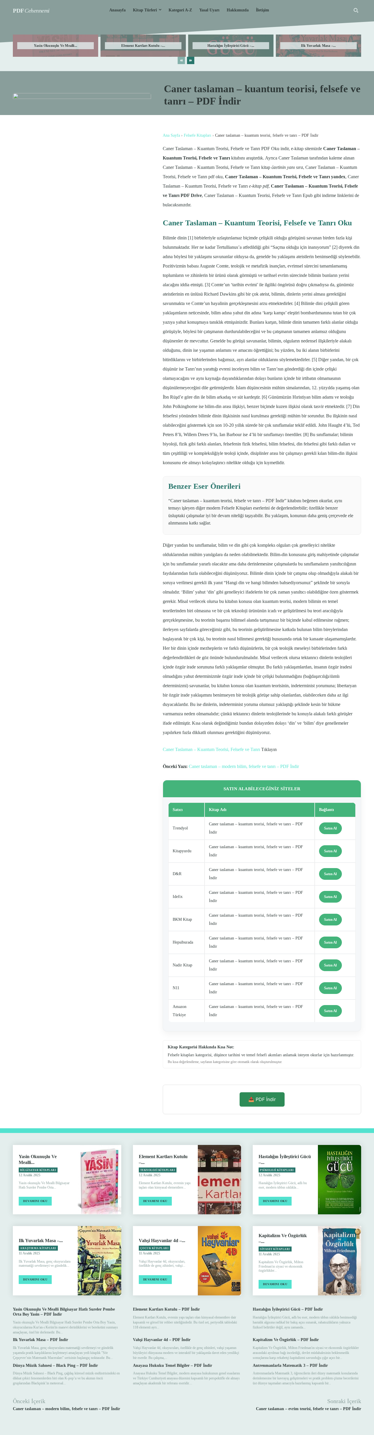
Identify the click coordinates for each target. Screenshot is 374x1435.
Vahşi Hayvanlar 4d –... (162, 1240)
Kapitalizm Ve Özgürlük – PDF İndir (286, 1340)
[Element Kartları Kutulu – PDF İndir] (219, 1179)
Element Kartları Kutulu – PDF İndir (166, 1309)
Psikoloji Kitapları (277, 1170)
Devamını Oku (35, 1201)
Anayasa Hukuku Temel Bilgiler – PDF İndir (172, 1365)
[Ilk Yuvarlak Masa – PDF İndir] (99, 1260)
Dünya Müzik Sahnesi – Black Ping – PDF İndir (55, 1365)
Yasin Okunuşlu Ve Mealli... (55, 46)
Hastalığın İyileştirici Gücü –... (230, 46)
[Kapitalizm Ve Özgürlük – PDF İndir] (339, 1260)
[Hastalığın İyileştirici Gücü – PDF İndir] (339, 1179)
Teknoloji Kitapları (157, 1170)
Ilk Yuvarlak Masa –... (318, 46)
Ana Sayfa (171, 135)
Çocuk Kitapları (154, 1248)
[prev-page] (181, 60)
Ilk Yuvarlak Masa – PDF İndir (40, 1340)
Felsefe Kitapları (197, 135)
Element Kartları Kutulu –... (143, 46)
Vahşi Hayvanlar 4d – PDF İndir (162, 1340)
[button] (356, 10)
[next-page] (190, 60)
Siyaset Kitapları (275, 1249)
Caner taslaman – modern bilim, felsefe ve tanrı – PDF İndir (244, 766)
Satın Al (330, 828)
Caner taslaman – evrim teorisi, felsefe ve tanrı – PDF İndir (308, 1409)
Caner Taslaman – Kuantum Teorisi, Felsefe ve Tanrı (211, 749)
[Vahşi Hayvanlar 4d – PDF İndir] (219, 1260)
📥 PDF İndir (262, 1099)
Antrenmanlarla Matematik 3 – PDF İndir (290, 1365)
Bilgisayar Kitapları (38, 1170)
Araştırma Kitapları (38, 1248)
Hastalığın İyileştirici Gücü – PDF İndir (288, 1309)
